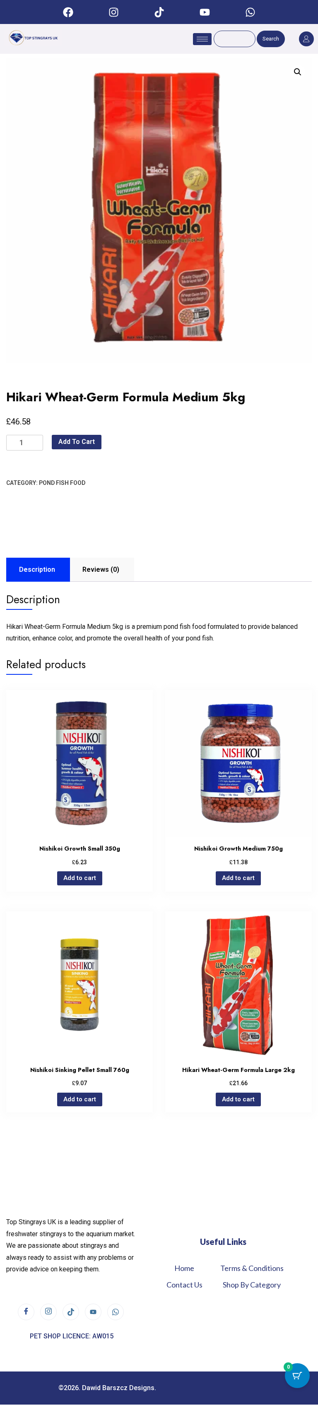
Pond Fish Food (62, 483)
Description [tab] (37, 569)
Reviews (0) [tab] (100, 569)
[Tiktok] (159, 12)
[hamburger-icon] (202, 39)
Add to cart (76, 442)
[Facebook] (68, 12)
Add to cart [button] (79, 878)
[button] (297, 72)
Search (271, 39)
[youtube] (93, 1312)
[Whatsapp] (250, 12)
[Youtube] (204, 12)
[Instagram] (113, 12)
